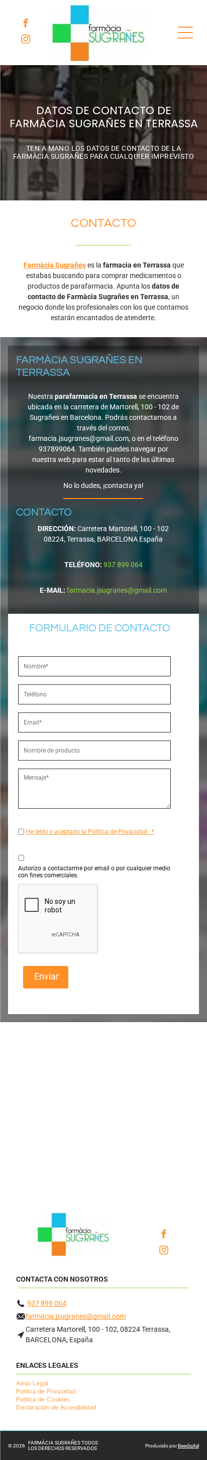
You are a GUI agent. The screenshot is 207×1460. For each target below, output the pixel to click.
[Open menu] (185, 32)
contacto (103, 223)
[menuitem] (35, 1383)
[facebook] (25, 25)
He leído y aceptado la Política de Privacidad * (90, 831)
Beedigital (188, 1445)
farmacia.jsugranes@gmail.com (76, 1316)
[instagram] (25, 41)
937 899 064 (46, 1303)
